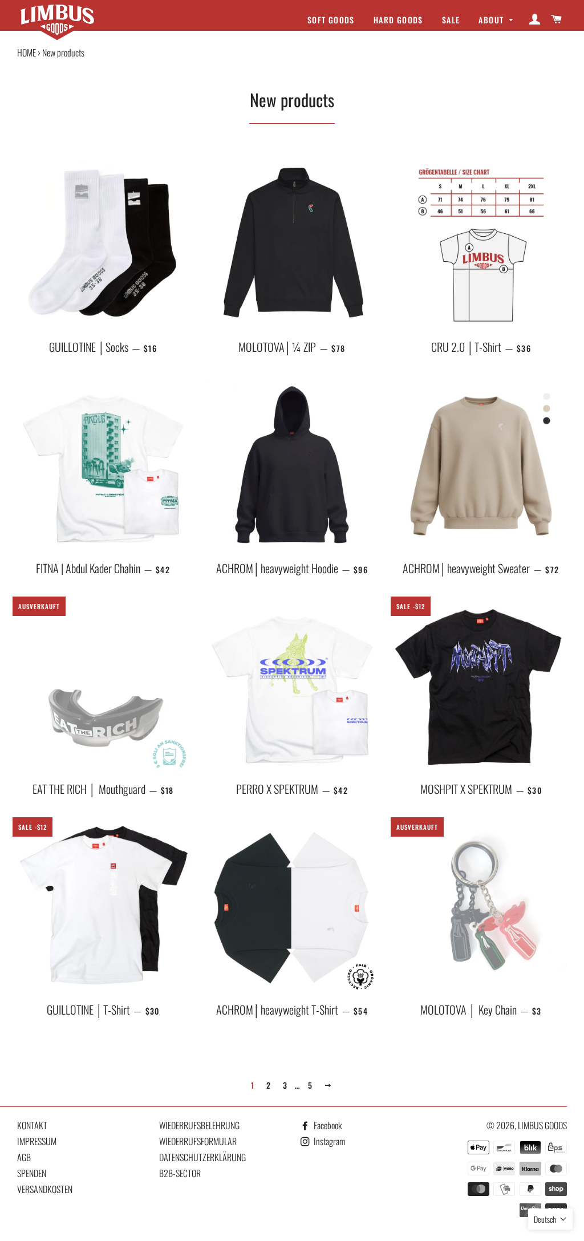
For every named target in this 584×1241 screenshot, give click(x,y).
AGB (24, 1157)
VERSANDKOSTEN (44, 1189)
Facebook (327, 1125)
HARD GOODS (398, 20)
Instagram (328, 1141)
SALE (451, 20)
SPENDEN (31, 1173)
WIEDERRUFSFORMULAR (198, 1141)
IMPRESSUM (36, 1141)
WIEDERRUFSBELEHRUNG (199, 1125)
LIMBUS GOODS (542, 1125)
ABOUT (492, 20)
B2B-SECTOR (180, 1173)
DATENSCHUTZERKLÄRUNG (202, 1157)
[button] (550, 1219)
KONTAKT (32, 1125)
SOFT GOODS (331, 20)
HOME (26, 52)
